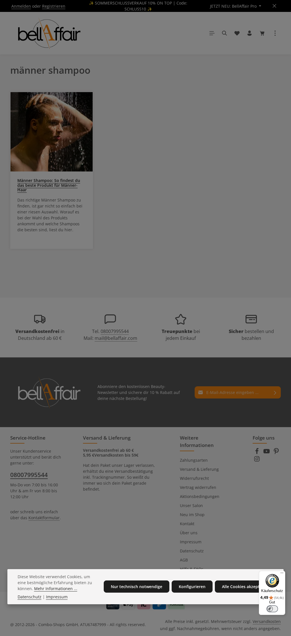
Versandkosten (267, 621)
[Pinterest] (276, 452)
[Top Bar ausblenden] (274, 6)
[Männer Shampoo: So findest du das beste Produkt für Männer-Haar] (52, 131)
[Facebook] (257, 452)
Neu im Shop (192, 514)
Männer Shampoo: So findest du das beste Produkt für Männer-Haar (48, 185)
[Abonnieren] (275, 392)
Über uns (189, 532)
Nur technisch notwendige (136, 586)
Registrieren (53, 6)
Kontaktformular (44, 517)
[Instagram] (257, 460)
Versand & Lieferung (199, 469)
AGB (184, 560)
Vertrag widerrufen (198, 487)
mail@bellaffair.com (116, 338)
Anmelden (21, 6)
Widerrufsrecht (194, 478)
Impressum (190, 541)
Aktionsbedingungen (199, 496)
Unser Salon (191, 505)
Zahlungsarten (194, 460)
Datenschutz (192, 551)
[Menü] (212, 33)
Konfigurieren (192, 586)
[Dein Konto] (249, 33)
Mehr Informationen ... (55, 588)
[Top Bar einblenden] (275, 33)
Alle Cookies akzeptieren (246, 586)
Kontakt (187, 523)
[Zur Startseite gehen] (48, 33)
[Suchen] (224, 33)
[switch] (272, 608)
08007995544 (115, 331)
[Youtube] (267, 452)
